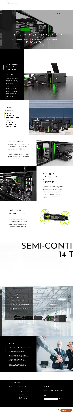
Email (45, 395)
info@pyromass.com (24, 391)
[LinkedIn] (59, 409)
